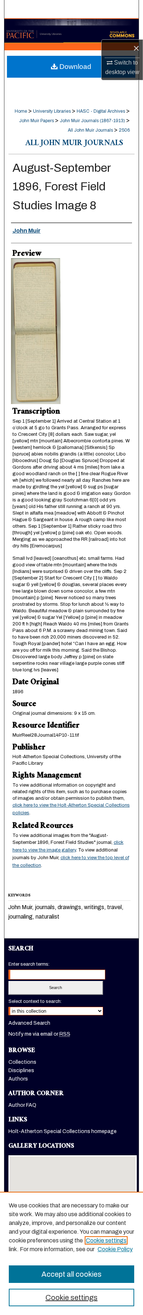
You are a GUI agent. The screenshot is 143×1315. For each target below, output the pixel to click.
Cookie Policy (115, 1249)
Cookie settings (106, 1240)
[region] (71, 1253)
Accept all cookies (71, 1274)
